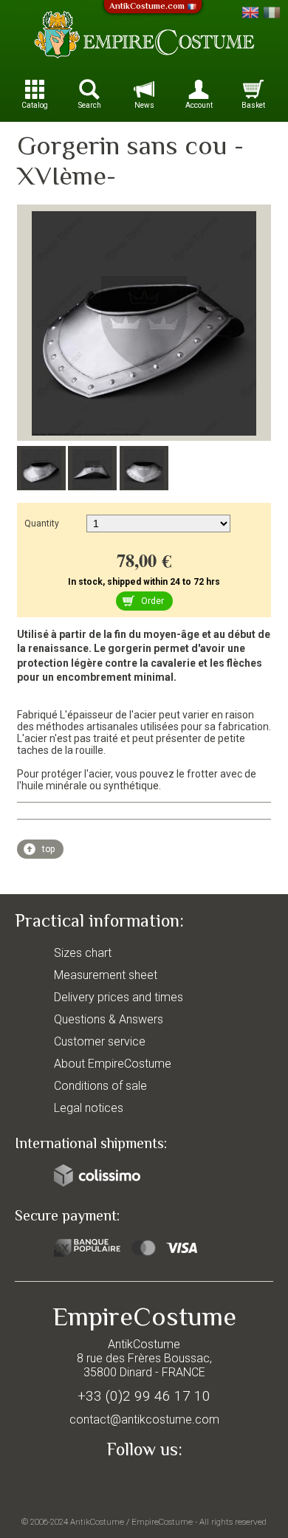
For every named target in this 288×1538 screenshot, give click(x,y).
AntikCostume (97, 1522)
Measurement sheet (105, 975)
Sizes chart (83, 953)
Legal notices (88, 1108)
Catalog (34, 105)
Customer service (99, 1041)
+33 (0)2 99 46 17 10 (144, 1395)
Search (89, 105)
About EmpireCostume (112, 1064)
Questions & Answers (108, 1019)
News (144, 105)
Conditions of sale (100, 1086)
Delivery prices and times (118, 997)
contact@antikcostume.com (144, 1419)
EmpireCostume (162, 1522)
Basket (253, 105)
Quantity (41, 523)
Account (199, 105)
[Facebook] (144, 1483)
